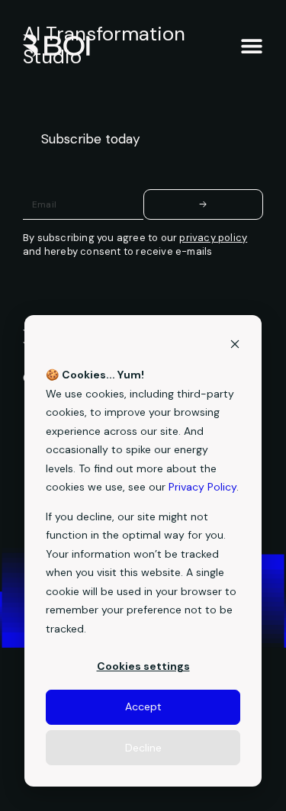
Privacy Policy (202, 487)
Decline (143, 748)
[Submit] (203, 204)
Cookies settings (143, 666)
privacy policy (213, 237)
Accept (143, 706)
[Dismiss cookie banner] (235, 346)
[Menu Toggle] (251, 45)
